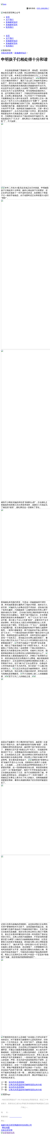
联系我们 (10, 27)
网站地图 (6, 1128)
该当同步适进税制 (16, 1082)
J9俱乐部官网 (6, 53)
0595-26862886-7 (43, 8)
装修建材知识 (11, 22)
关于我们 (10, 20)
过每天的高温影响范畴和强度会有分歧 (25, 1085)
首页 (8, 17)
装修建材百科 (11, 25)
